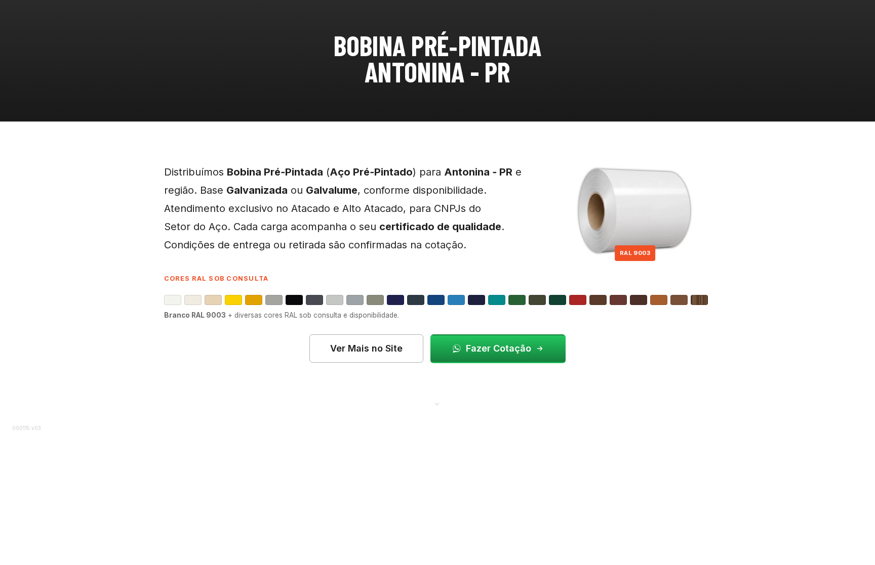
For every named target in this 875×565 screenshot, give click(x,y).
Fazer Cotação (498, 348)
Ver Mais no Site (366, 348)
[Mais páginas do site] (437, 403)
